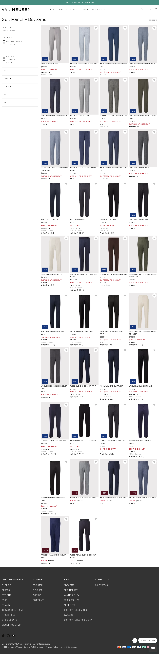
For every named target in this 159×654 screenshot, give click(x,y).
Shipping (6, 585)
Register (38, 585)
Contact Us (101, 585)
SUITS (68, 10)
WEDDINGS (97, 10)
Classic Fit (10, 57)
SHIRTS (60, 10)
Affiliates (69, 605)
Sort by (7, 28)
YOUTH (86, 10)
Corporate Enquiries (75, 610)
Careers (68, 615)
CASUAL (76, 10)
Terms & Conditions (12, 610)
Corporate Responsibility (78, 620)
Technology (71, 590)
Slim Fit (9, 62)
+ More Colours (47, 74)
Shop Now (89, 2)
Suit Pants (10, 44)
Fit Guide (37, 590)
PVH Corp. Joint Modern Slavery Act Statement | (23, 647)
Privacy (6, 605)
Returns (6, 595)
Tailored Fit (11, 59)
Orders (6, 590)
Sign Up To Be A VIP (11, 625)
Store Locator (10, 620)
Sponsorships (71, 600)
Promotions (8, 615)
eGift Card (38, 600)
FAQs (4, 600)
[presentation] (3, 2)
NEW (52, 10)
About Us (69, 585)
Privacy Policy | (52, 647)
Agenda (37, 595)
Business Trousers (14, 41)
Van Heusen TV (71, 595)
